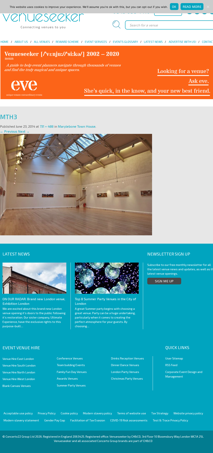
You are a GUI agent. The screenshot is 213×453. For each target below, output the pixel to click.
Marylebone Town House (76, 126)
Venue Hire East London (18, 358)
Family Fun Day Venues (72, 372)
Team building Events (71, 365)
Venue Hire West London (18, 379)
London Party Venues (125, 372)
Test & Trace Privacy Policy (170, 420)
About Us (21, 41)
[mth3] (76, 184)
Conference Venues (70, 358)
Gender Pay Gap (54, 420)
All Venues (42, 41)
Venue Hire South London (19, 365)
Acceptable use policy (18, 413)
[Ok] (208, 7)
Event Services (96, 41)
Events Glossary (125, 41)
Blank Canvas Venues (16, 386)
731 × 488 (46, 126)
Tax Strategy (159, 413)
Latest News (153, 41)
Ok (174, 7)
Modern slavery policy (97, 413)
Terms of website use (131, 413)
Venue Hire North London (18, 372)
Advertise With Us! (182, 41)
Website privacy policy (188, 413)
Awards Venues (67, 378)
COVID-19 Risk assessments (128, 420)
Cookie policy (69, 413)
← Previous (8, 131)
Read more (192, 7)
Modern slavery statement (21, 420)
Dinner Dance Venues (125, 365)
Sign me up (164, 281)
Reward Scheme (67, 41)
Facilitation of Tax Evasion (87, 420)
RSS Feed (171, 365)
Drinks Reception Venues (127, 358)
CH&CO (147, 441)
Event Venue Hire (21, 347)
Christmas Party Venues (127, 378)
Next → (24, 131)
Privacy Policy (47, 413)
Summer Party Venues (71, 385)
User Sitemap (174, 358)
